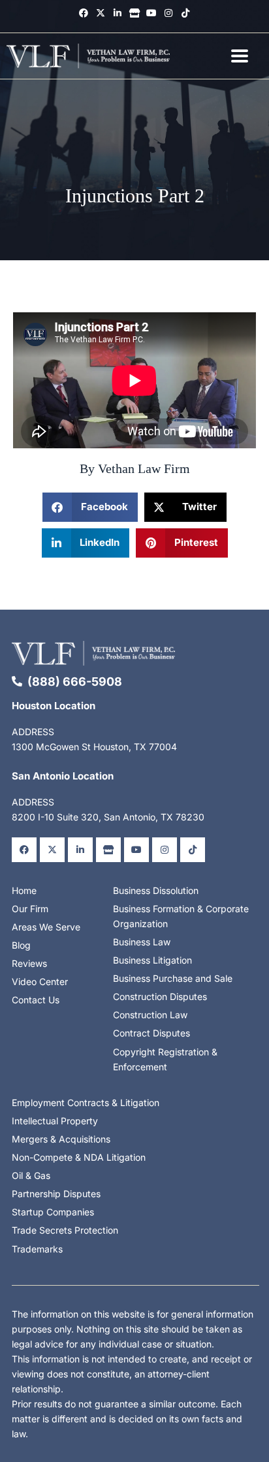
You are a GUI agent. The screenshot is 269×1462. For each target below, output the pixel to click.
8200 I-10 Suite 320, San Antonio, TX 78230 (108, 816)
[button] (90, 507)
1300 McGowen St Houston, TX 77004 (94, 746)
